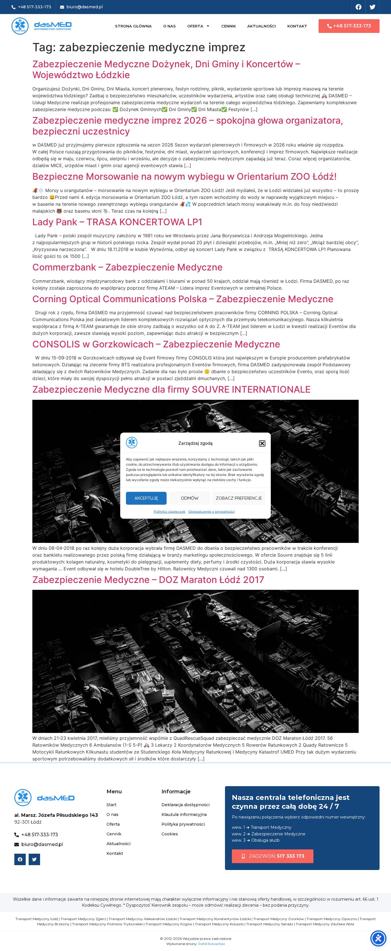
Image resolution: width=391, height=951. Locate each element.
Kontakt (297, 26)
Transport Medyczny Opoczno (332, 919)
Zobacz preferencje (239, 498)
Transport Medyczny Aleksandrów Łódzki (143, 919)
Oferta (195, 26)
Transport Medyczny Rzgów (168, 924)
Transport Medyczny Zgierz (83, 919)
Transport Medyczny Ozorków (278, 919)
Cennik (228, 26)
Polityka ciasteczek (169, 511)
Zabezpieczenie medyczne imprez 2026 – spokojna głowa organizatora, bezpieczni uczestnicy (187, 126)
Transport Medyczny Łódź (36, 919)
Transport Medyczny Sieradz (269, 924)
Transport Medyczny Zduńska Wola (325, 924)
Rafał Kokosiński (211, 944)
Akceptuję (146, 498)
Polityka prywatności (183, 824)
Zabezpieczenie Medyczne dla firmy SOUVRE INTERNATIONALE (171, 389)
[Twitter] (373, 7)
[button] (262, 443)
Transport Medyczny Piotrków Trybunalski (107, 924)
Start (111, 804)
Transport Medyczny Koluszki (219, 924)
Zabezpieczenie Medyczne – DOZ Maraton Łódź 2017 (148, 579)
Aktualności (261, 26)
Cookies (169, 834)
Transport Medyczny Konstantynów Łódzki (215, 919)
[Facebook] (358, 7)
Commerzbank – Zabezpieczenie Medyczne (127, 267)
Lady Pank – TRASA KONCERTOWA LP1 (117, 222)
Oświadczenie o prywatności (211, 511)
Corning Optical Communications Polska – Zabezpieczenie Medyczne (182, 299)
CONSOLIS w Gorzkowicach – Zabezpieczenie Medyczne (156, 344)
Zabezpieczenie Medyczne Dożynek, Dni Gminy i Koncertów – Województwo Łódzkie (166, 69)
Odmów (189, 498)
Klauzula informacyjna (184, 814)
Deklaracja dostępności (185, 804)
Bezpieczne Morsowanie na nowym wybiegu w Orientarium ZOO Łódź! (184, 176)
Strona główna (133, 26)
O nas (169, 26)
